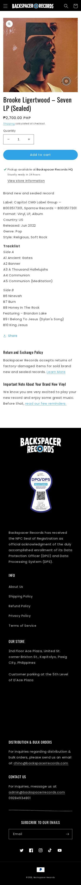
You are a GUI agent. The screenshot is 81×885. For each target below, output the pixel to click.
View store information (26, 181)
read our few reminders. (46, 403)
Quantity (9, 131)
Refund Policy (20, 606)
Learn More (56, 372)
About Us (16, 587)
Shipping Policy (21, 596)
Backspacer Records (44, 877)
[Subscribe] (67, 834)
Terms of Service (23, 626)
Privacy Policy (20, 616)
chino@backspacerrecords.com (41, 763)
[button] (5, 6)
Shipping (9, 123)
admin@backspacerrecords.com (37, 792)
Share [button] (12, 336)
